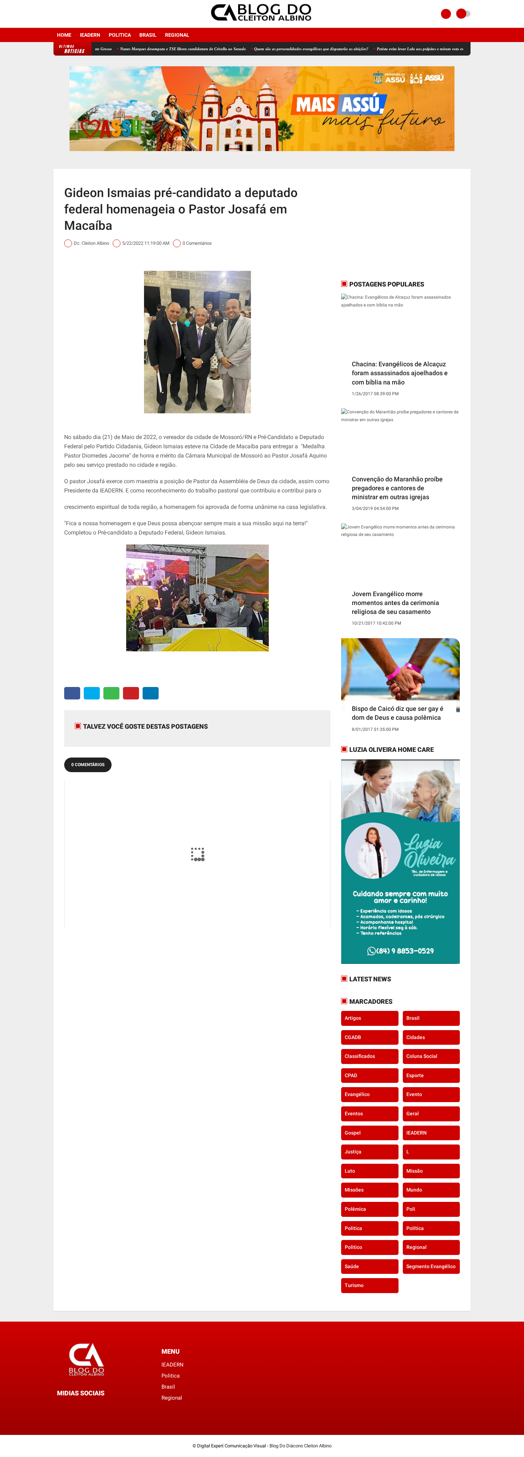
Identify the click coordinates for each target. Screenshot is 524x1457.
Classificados (360, 1056)
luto (350, 1171)
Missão (414, 1171)
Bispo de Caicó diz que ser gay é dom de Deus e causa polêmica (397, 713)
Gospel (353, 1133)
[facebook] (55, 14)
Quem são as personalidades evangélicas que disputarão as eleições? (277, 49)
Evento (414, 1094)
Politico (353, 1247)
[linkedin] (151, 693)
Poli (410, 1209)
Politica (120, 35)
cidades (415, 1037)
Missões (354, 1190)
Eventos (354, 1113)
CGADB (353, 1037)
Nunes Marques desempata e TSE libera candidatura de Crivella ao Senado (149, 49)
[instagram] (65, 14)
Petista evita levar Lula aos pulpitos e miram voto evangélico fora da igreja (405, 49)
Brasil (147, 35)
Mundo (414, 1190)
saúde (352, 1266)
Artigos (353, 1018)
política (415, 1228)
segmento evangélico (431, 1266)
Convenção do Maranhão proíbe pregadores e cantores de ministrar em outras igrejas (397, 488)
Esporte (415, 1075)
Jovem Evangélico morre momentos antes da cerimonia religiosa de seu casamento (395, 602)
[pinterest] (131, 693)
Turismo (354, 1285)
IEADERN (90, 35)
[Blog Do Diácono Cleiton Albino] (262, 23)
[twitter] (92, 693)
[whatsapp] (111, 693)
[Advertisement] (385, 224)
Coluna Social (421, 1056)
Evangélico (357, 1094)
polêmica (355, 1209)
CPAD (351, 1075)
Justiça (353, 1151)
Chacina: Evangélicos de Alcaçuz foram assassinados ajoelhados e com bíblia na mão (400, 373)
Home (64, 35)
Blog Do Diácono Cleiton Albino (300, 1445)
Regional (177, 35)
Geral (412, 1113)
